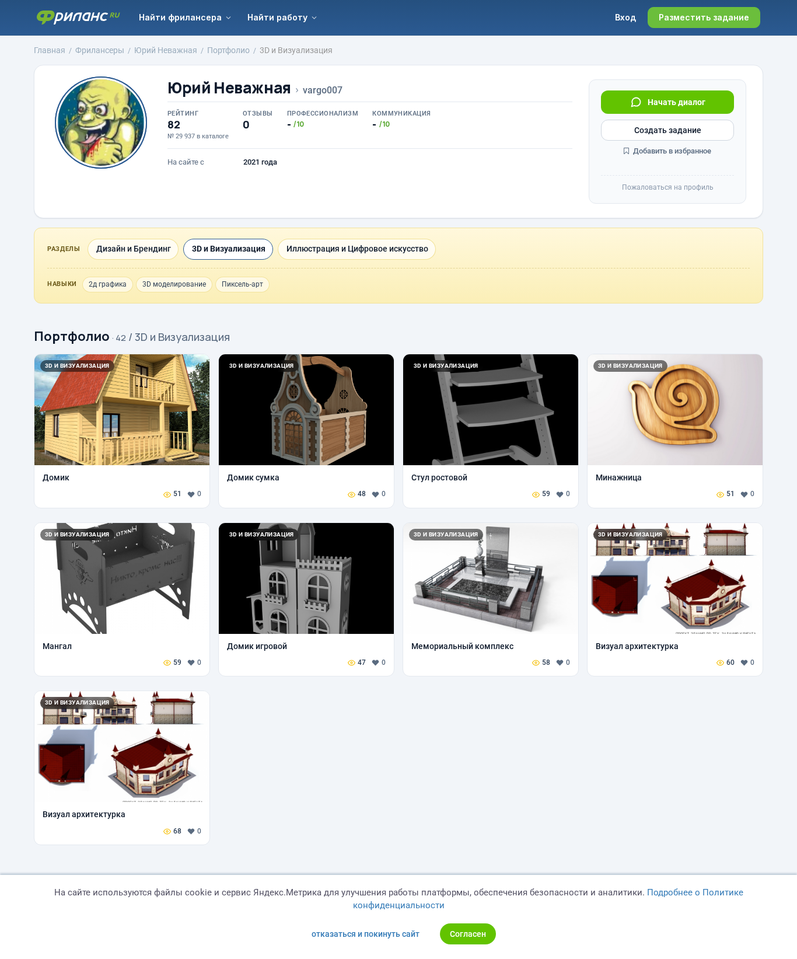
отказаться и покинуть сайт (366, 934)
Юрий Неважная (229, 87)
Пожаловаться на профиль (668, 187)
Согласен (468, 934)
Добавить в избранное (671, 151)
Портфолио (72, 336)
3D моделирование (174, 284)
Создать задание (667, 130)
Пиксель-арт (242, 284)
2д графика (108, 284)
